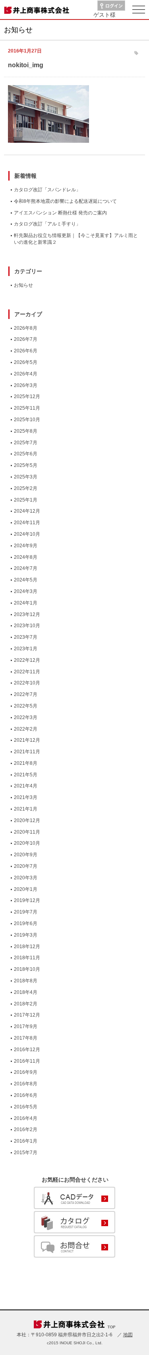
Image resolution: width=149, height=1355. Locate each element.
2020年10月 (27, 843)
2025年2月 (25, 488)
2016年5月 (25, 1107)
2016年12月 (27, 1049)
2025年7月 (25, 442)
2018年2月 (25, 1004)
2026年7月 (25, 339)
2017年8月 (25, 1038)
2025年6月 (25, 454)
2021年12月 (27, 740)
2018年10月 (27, 969)
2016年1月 (25, 1141)
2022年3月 (25, 717)
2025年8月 (25, 431)
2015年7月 (25, 1152)
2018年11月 (27, 957)
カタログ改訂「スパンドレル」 (47, 189)
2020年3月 (25, 878)
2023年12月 (27, 614)
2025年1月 (25, 500)
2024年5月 (25, 580)
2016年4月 (25, 1118)
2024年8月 (25, 557)
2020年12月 (27, 820)
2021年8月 (25, 763)
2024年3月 (25, 591)
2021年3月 (25, 797)
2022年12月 (27, 660)
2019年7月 (25, 912)
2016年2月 (25, 1129)
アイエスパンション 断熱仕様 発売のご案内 (60, 213)
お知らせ (23, 285)
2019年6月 (25, 923)
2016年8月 (25, 1084)
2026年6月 (25, 351)
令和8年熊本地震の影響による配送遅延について (65, 201)
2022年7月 (25, 694)
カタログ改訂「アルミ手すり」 (47, 224)
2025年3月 (25, 477)
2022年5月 (25, 706)
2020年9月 (25, 854)
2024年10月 (27, 534)
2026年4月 (25, 374)
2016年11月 (27, 1061)
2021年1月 (25, 809)
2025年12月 (27, 396)
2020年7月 (25, 866)
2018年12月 (27, 946)
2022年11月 (27, 672)
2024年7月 (25, 568)
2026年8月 (25, 328)
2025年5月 (25, 465)
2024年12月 (27, 511)
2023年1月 (25, 648)
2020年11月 (27, 832)
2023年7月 (25, 637)
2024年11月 (27, 522)
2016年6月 (25, 1095)
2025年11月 (27, 408)
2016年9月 (25, 1072)
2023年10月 (27, 625)
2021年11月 (27, 751)
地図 (128, 1335)
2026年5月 (25, 362)
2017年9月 (25, 1026)
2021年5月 (25, 775)
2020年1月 (25, 889)
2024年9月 (25, 545)
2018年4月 (25, 992)
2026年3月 (25, 385)
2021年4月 (25, 786)
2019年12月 (27, 900)
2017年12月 (27, 1015)
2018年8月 (25, 981)
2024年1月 (25, 603)
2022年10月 (27, 683)
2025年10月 (27, 419)
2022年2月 (25, 729)
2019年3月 (25, 935)
